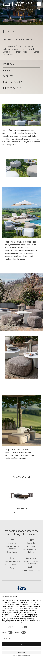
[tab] (14, 512)
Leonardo (31, 543)
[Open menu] (39, 4)
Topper (31, 540)
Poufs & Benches (11, 565)
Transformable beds (12, 561)
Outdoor (31, 9)
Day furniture (31, 558)
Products (22, 9)
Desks (12, 568)
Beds (12, 540)
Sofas (12, 558)
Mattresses (12, 543)
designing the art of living (31, 570)
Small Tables (12, 552)
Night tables (31, 546)
